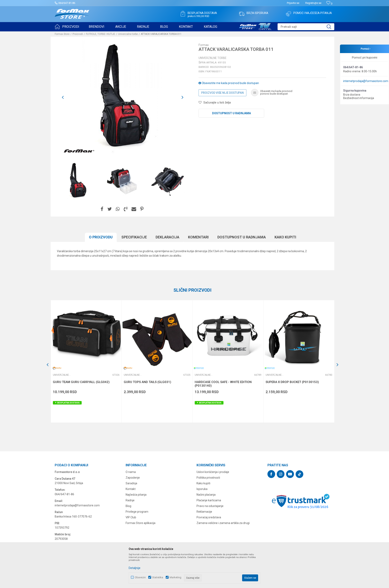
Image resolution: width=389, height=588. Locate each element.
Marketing (175, 577)
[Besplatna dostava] (183, 14)
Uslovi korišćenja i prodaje (213, 472)
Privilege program (137, 511)
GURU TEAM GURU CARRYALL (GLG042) (81, 382)
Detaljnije (134, 568)
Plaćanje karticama (209, 500)
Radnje (130, 500)
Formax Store (62, 34)
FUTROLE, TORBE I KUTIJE (100, 34)
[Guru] (57, 368)
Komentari (198, 237)
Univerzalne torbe (128, 34)
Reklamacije (204, 511)
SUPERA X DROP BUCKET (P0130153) (292, 382)
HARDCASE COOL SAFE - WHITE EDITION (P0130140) (223, 383)
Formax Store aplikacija (140, 523)
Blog (128, 506)
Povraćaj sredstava (209, 517)
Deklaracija (167, 237)
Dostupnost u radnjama (231, 113)
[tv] (255, 25)
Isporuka (202, 489)
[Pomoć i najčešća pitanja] (288, 14)
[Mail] (133, 209)
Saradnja (131, 483)
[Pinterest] (141, 209)
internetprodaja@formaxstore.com (365, 81)
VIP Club (131, 517)
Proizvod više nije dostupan (222, 92)
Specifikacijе (134, 237)
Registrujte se (313, 2)
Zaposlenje (133, 477)
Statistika (157, 577)
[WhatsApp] (118, 209)
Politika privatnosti (208, 477)
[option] (77, 181)
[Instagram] (280, 474)
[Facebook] (102, 209)
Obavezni (140, 577)
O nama (131, 472)
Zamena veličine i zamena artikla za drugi (223, 523)
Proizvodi (78, 34)
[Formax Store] (72, 14)
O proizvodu (101, 237)
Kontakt (131, 489)
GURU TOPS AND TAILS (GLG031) (147, 382)
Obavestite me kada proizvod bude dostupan (230, 83)
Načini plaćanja (206, 494)
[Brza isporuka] (242, 14)
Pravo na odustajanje (210, 506)
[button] (306, 26)
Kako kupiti (285, 237)
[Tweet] (109, 209)
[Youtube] (290, 474)
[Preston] (199, 368)
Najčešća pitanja (136, 494)
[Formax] (79, 151)
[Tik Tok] (299, 474)
